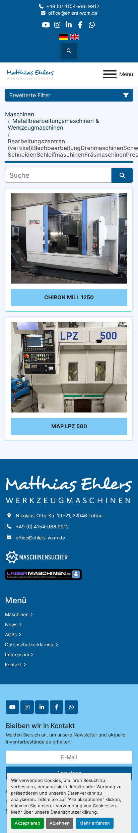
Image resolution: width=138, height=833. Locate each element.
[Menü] (110, 74)
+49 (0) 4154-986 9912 (72, 6)
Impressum (17, 654)
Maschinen (16, 614)
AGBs (11, 634)
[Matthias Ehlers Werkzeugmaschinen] (69, 489)
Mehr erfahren (94, 823)
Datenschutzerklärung (74, 812)
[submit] (122, 175)
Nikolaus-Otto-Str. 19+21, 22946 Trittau (59, 515)
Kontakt (13, 664)
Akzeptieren (27, 823)
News (11, 624)
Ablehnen (60, 823)
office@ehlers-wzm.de (72, 13)
